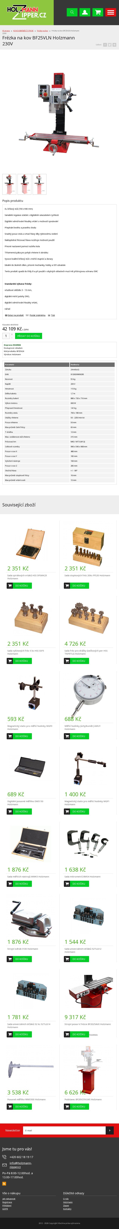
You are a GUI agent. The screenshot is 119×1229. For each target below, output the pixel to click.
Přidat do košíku (28, 336)
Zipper (66, 1205)
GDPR (5, 1209)
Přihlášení (6, 1205)
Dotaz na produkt (16, 315)
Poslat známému (37, 315)
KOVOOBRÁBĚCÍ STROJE (23, 31)
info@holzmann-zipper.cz (21, 1165)
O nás (66, 1198)
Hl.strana (6, 31)
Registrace (7, 1202)
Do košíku (21, 585)
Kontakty (67, 1209)
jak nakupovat (8, 1198)
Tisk (53, 315)
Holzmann (68, 1202)
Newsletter (12, 1130)
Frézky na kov (42, 31)
